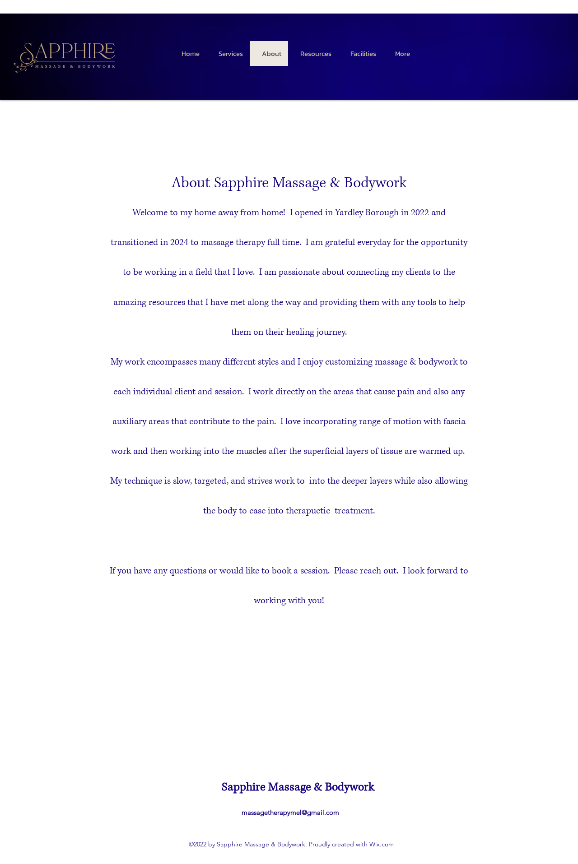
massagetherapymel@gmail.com (290, 812)
